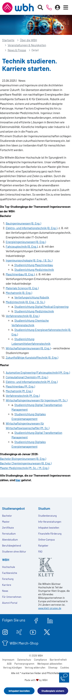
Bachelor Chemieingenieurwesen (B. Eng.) (25, 463)
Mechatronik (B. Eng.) (19, 292)
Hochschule (8, 566)
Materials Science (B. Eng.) (22, 288)
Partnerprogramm (24, 663)
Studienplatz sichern (52, 690)
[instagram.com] (5, 631)
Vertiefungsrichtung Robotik (31, 297)
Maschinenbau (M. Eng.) (20, 386)
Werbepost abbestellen (49, 663)
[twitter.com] (47, 631)
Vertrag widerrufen (35, 667)
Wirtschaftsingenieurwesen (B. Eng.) (28, 348)
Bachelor (7, 515)
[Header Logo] (18, 7)
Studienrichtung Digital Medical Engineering (41, 306)
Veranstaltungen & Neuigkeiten (27, 45)
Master (6, 521)
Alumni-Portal (9, 602)
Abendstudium (10, 539)
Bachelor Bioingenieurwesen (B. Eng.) (23, 458)
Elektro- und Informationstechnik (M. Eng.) (32, 381)
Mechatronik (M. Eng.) (19, 391)
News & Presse (17, 50)
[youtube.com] (33, 631)
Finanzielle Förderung (49, 533)
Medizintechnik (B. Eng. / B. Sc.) (25, 302)
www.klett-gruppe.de (49, 608)
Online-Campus (46, 539)
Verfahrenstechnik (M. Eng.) (23, 395)
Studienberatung (47, 515)
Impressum (8, 659)
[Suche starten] (40, 7)
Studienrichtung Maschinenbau (33, 265)
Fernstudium (9, 533)
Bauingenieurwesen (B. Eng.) (23, 223)
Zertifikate (8, 527)
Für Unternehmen (11, 596)
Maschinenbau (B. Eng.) (20, 274)
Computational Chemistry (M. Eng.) (27, 377)
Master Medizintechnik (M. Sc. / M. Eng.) (24, 468)
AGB (9, 663)
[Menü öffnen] (66, 7)
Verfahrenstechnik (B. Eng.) (22, 316)
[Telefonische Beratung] (49, 7)
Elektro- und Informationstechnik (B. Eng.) (31, 228)
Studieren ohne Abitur (14, 551)
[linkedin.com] (50, 620)
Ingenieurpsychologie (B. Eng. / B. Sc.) (29, 260)
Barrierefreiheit (58, 659)
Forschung (7, 578)
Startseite (8, 40)
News (5, 590)
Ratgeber (43, 545)
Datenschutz (24, 659)
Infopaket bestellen (19, 690)
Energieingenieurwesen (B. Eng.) (26, 242)
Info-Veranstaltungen (49, 521)
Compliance (40, 659)
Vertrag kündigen (12, 667)
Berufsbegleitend (11, 545)
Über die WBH (28, 40)
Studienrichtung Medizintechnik (34, 269)
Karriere (6, 584)
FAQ (40, 551)
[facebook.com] (36, 620)
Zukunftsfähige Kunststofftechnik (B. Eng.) (32, 357)
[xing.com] (19, 631)
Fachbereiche (9, 572)
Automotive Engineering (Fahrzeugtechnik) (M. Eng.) (38, 372)
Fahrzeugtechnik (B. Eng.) (22, 246)
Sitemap (52, 667)
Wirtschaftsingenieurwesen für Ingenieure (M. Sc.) (36, 400)
